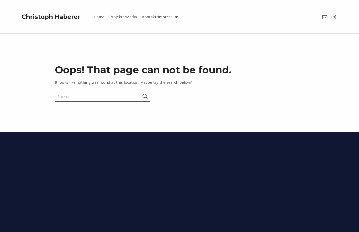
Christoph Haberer (51, 16)
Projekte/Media (123, 16)
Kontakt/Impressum (160, 16)
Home (99, 16)
